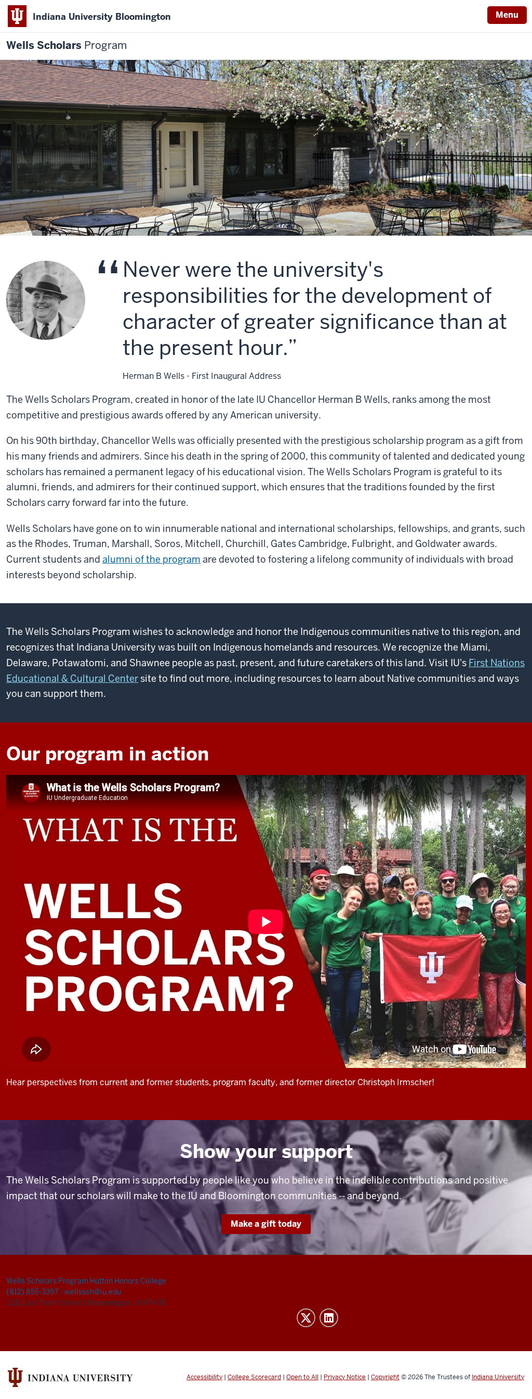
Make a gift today (266, 1223)
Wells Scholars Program (47, 1281)
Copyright (385, 1377)
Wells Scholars (66, 46)
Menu (507, 14)
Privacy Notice (345, 1377)
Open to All (302, 1377)
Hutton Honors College (128, 1281)
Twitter (306, 1317)
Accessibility (204, 1377)
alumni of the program (151, 559)
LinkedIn (329, 1317)
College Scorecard (254, 1377)
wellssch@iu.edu (92, 1291)
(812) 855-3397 (33, 1291)
